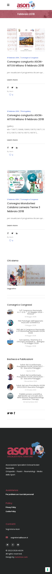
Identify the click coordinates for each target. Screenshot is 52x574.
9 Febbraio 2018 (13, 58)
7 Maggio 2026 (30, 346)
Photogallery (26, 111)
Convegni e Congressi (29, 58)
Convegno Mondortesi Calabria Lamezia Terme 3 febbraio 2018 (23, 207)
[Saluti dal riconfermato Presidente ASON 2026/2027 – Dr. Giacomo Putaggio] (10, 366)
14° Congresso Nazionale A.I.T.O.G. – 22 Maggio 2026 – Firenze (30, 312)
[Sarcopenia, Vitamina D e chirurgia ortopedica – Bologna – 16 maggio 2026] (10, 342)
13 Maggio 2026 (30, 317)
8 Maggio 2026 (30, 336)
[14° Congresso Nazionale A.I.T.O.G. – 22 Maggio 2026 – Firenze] (10, 312)
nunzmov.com (21, 557)
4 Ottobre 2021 (30, 390)
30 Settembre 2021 (30, 402)
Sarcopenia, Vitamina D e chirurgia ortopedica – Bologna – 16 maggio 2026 (30, 341)
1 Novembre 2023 (30, 381)
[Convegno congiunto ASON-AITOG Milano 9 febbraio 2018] (26, 40)
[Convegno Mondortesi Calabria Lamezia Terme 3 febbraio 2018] (26, 181)
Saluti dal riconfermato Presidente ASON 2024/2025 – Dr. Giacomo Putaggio (30, 377)
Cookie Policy (11, 511)
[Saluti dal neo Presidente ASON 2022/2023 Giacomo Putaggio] (10, 387)
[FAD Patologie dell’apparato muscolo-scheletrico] (10, 323)
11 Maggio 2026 (30, 325)
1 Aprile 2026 (30, 371)
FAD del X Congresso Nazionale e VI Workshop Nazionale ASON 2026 (30, 331)
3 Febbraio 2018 (13, 199)
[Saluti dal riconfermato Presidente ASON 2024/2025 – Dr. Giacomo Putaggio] (10, 377)
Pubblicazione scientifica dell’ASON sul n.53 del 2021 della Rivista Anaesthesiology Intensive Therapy (30, 396)
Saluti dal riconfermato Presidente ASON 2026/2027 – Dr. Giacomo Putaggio (30, 366)
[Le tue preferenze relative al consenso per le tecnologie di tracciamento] (47, 569)
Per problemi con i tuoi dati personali (20, 494)
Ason (11, 91)
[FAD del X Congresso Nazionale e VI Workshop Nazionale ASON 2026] (10, 331)
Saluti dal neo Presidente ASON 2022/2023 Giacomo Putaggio (30, 386)
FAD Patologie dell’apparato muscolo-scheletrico (30, 322)
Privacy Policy (11, 507)
